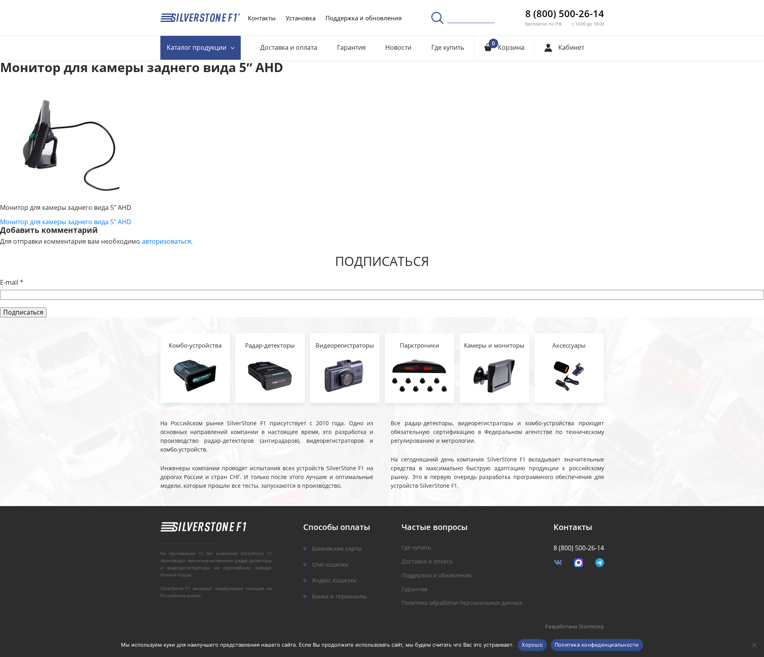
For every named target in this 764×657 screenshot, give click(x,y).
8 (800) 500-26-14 (564, 13)
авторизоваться (166, 241)
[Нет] (754, 645)
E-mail (11, 282)
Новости (398, 47)
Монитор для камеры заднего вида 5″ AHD (65, 221)
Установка (301, 18)
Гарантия (351, 47)
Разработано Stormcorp (574, 627)
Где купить (447, 47)
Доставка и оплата (288, 47)
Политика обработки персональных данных (461, 603)
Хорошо (532, 644)
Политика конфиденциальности (597, 644)
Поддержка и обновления (363, 18)
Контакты (262, 18)
